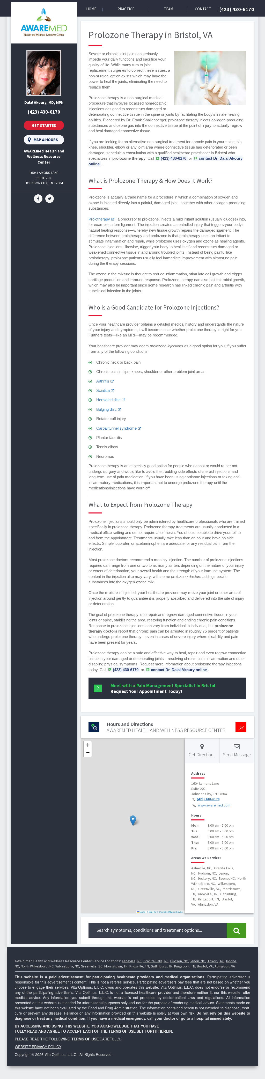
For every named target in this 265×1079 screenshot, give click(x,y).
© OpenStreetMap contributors (170, 911)
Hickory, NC (215, 961)
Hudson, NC (179, 961)
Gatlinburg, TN (161, 966)
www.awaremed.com (214, 805)
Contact (203, 8)
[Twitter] (49, 198)
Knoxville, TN (139, 966)
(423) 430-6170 (236, 9)
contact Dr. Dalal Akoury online (179, 669)
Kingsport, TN (184, 966)
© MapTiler (152, 911)
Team (168, 8)
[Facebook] (38, 198)
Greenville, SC (91, 966)
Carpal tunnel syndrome (116, 428)
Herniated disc (108, 400)
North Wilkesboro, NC (37, 966)
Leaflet (142, 911)
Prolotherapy (99, 219)
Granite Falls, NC (155, 961)
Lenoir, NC (197, 961)
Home (91, 8)
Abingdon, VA (225, 966)
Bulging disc (106, 409)
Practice (125, 8)
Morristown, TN (116, 966)
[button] (133, 820)
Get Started (44, 125)
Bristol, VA (205, 966)
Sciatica (103, 390)
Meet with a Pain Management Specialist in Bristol (163, 688)
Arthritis (102, 381)
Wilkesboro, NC (67, 966)
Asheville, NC (132, 961)
